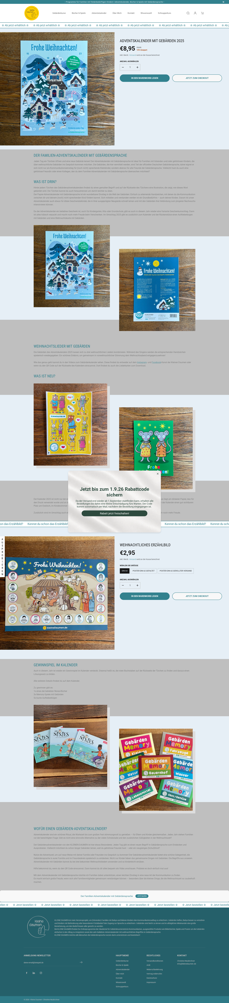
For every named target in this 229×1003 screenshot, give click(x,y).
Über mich (117, 13)
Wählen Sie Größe (129, 565)
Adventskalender (99, 13)
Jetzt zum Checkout (197, 78)
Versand (132, 55)
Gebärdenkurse (59, 13)
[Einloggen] (195, 13)
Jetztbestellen (29, 904)
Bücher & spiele (79, 13)
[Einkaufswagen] (202, 13)
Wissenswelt (146, 13)
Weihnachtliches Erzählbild (145, 545)
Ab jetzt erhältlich (16, 25)
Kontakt (131, 13)
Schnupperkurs (164, 13)
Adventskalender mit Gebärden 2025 (152, 41)
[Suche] (188, 13)
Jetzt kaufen (142, 896)
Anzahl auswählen (129, 61)
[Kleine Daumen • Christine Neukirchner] (32, 13)
